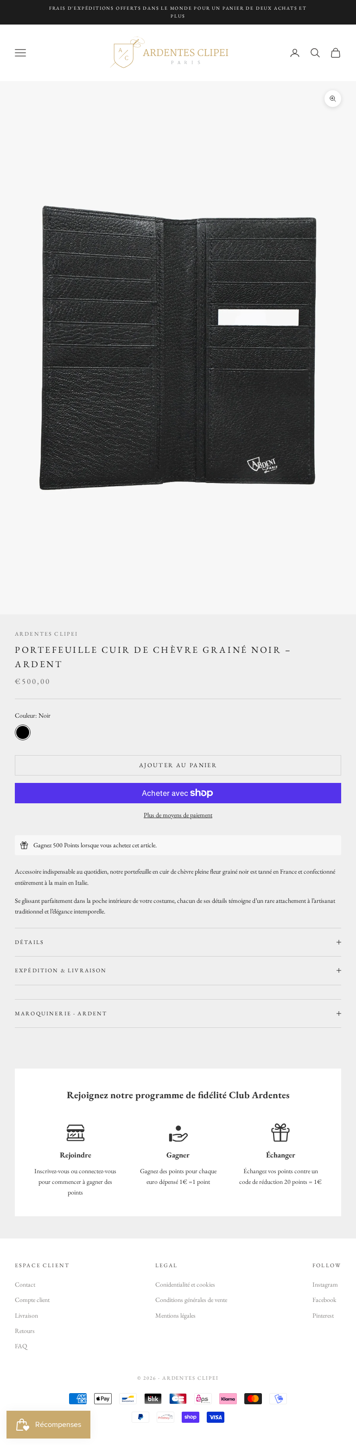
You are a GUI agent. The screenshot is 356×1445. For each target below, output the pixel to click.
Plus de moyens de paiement (178, 815)
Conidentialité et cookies (185, 1284)
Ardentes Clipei (46, 634)
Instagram (325, 1284)
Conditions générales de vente (191, 1299)
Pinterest (323, 1315)
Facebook (324, 1299)
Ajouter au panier (178, 765)
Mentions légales (175, 1315)
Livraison (26, 1315)
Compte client (32, 1299)
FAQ (21, 1346)
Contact (25, 1284)
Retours (25, 1330)
